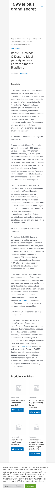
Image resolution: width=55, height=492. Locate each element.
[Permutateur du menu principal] (41, 6)
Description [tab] (16, 84)
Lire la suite (17, 410)
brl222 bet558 (24, 300)
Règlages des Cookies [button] (13, 486)
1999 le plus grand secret (23, 6)
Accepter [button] (30, 486)
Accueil (13, 39)
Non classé (22, 39)
